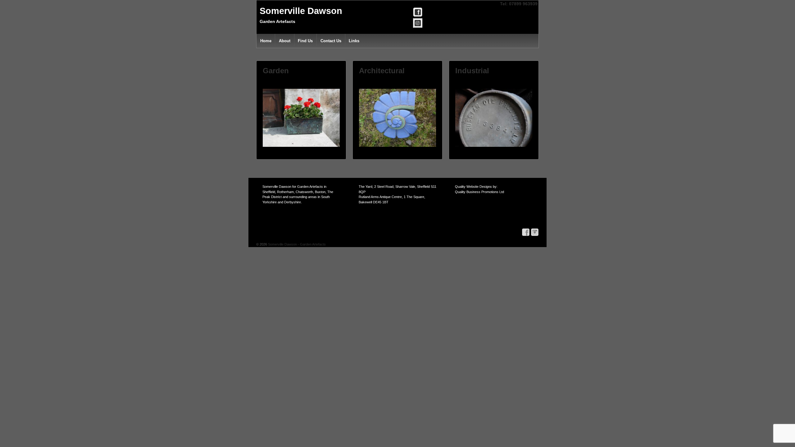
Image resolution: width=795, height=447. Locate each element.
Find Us (305, 40)
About (284, 40)
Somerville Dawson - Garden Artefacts (296, 244)
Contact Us (330, 40)
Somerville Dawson (301, 11)
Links (354, 40)
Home (265, 40)
